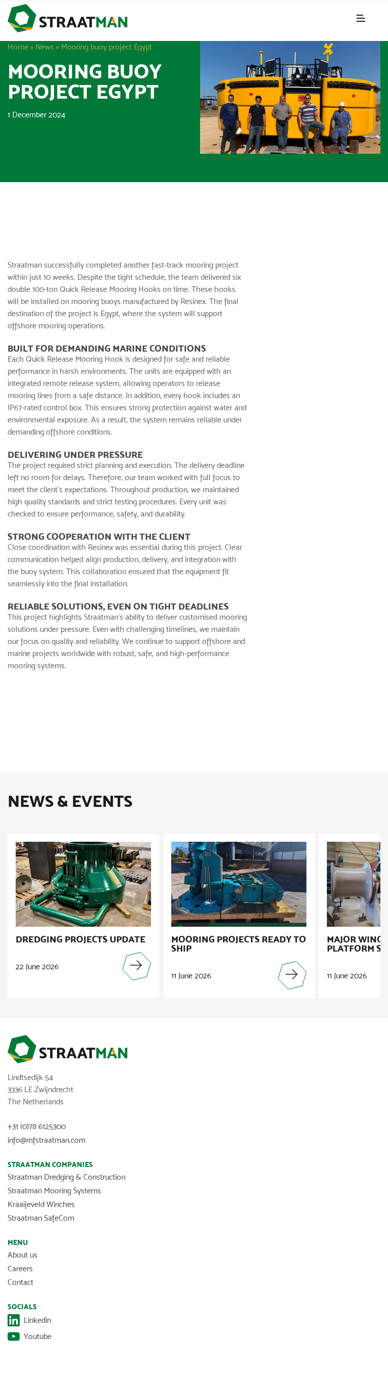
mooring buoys (96, 301)
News (44, 47)
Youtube (38, 1336)
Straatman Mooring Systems (54, 1190)
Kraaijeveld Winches (41, 1204)
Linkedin (37, 1320)
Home (18, 47)
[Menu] (361, 18)
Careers (20, 1268)
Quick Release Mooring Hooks (110, 289)
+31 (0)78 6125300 (37, 1126)
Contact (20, 1282)
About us (22, 1255)
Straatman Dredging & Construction (66, 1177)
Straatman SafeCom (41, 1218)
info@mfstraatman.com (46, 1140)
